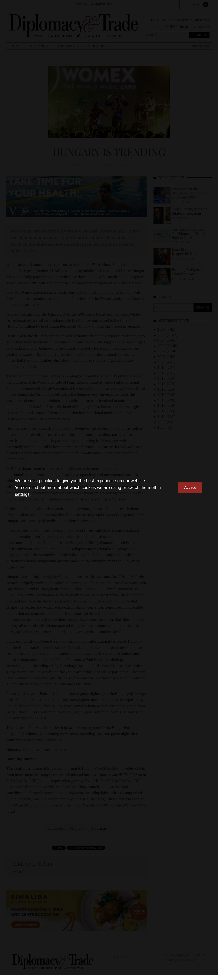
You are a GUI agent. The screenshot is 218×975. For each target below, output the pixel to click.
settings (22, 494)
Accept (190, 487)
